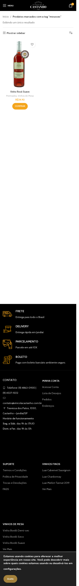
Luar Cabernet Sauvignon (56, 470)
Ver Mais (47, 489)
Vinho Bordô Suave (14, 543)
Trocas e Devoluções (15, 482)
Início (6, 16)
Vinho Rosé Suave (20, 91)
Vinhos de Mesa (26, 95)
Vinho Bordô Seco (13, 536)
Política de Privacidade (15, 476)
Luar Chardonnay (51, 476)
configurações (12, 569)
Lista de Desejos (51, 393)
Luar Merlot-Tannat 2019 (55, 482)
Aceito (10, 578)
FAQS (6, 489)
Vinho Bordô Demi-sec (16, 530)
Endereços (48, 405)
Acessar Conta (50, 387)
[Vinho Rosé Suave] (20, 64)
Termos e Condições (15, 470)
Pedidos (47, 399)
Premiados (11, 95)
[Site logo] (38, 5)
